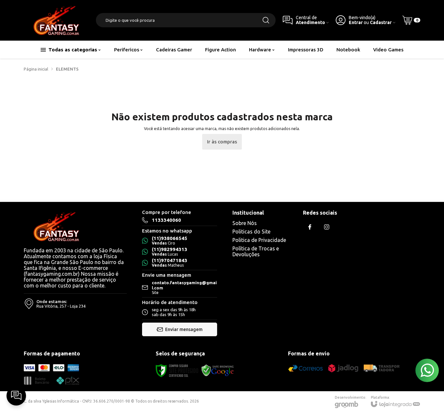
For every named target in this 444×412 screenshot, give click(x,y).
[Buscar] (266, 20)
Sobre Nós (244, 223)
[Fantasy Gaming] (56, 20)
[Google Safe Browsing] (218, 370)
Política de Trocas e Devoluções (255, 251)
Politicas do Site (251, 231)
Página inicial (36, 69)
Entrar (356, 22)
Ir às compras (222, 141)
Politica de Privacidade (259, 240)
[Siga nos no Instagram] (326, 227)
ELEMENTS (67, 69)
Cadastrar (381, 22)
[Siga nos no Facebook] (310, 227)
